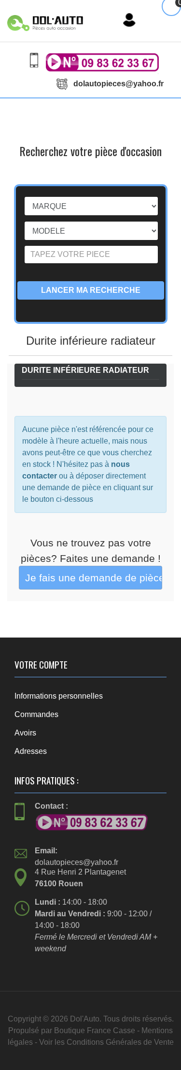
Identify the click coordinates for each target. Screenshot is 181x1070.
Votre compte (41, 664)
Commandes (36, 714)
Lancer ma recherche (90, 290)
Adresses (30, 751)
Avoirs (25, 733)
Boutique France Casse (94, 1030)
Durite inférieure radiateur (85, 370)
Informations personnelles (58, 696)
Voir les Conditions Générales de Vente (106, 1042)
